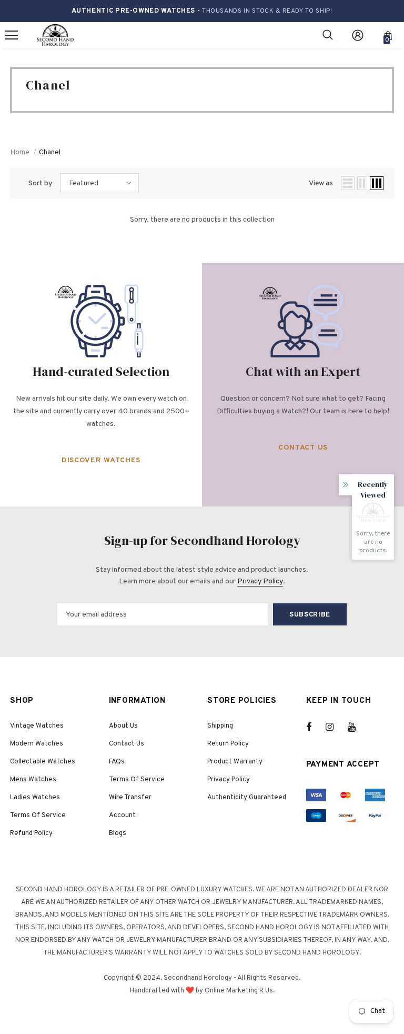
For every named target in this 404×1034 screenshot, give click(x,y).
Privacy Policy (260, 581)
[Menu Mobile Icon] (11, 35)
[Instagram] (335, 727)
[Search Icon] (327, 35)
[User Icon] (358, 35)
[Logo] (55, 35)
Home (19, 152)
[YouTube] (357, 727)
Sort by (40, 183)
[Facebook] (315, 727)
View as (321, 183)
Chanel (49, 152)
